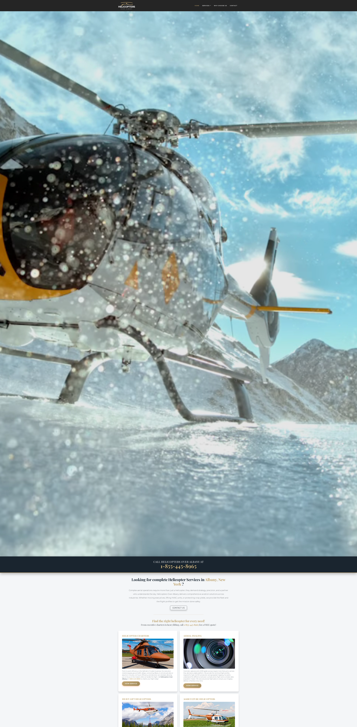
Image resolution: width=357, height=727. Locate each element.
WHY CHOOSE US (220, 5)
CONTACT (233, 5)
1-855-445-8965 (179, 566)
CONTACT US (178, 608)
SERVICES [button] (206, 5)
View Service (131, 683)
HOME (197, 5)
